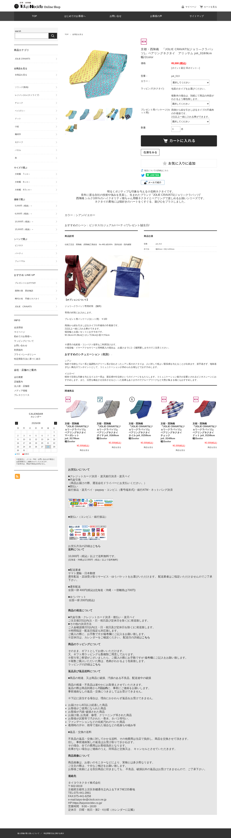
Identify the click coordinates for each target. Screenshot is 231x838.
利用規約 (18, 350)
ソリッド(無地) (21, 87)
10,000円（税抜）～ (24, 221)
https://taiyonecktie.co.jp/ (87, 803)
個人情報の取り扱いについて (28, 833)
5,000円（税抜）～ (23, 206)
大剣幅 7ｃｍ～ (22, 174)
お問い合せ (115, 16)
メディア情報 (20, 390)
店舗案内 (18, 381)
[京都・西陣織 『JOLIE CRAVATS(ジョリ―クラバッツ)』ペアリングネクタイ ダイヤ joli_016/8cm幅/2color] (109, 408)
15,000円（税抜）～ (24, 229)
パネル (18, 150)
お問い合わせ (20, 345)
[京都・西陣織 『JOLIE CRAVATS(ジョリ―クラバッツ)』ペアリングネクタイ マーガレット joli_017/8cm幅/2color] (77, 408)
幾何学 (18, 134)
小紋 (17, 126)
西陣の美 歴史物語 (24, 291)
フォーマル (20, 261)
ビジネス (19, 245)
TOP (34, 16)
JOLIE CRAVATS (22, 59)
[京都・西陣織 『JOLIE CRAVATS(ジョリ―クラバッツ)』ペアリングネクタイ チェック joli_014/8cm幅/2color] (173, 408)
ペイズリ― (20, 111)
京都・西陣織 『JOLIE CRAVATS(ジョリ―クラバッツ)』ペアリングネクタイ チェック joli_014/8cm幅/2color (173, 432)
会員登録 (18, 327)
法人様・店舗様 (21, 386)
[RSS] (17, 477)
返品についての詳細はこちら (156, 170)
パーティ (19, 253)
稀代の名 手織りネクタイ (27, 298)
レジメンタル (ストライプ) (27, 95)
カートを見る (210, 7)
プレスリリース (21, 395)
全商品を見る (77, 34)
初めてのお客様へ (23, 336)
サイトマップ (197, 16)
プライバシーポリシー (25, 354)
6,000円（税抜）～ (23, 213)
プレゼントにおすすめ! (25, 283)
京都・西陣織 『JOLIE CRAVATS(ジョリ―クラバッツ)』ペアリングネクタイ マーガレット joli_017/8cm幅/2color (77, 432)
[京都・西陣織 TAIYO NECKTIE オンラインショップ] (37, 7)
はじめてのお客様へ (75, 16)
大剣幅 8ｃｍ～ (22, 182)
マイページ (190, 7)
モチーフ (19, 142)
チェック (19, 103)
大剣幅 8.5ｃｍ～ (23, 190)
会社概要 (18, 377)
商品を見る (84, 450)
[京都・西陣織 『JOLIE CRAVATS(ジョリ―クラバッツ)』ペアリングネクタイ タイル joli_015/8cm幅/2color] (141, 408)
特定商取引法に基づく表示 (27, 359)
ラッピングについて (24, 341)
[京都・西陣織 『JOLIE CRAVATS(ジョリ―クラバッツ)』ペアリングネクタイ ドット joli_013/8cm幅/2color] (205, 408)
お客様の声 (156, 16)
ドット (18, 118)
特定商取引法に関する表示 (54, 833)
